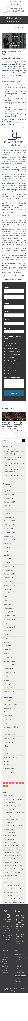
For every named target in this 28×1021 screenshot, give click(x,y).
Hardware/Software (14, 351)
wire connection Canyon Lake (13, 899)
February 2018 (9, 608)
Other (9, 373)
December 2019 (9, 532)
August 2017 (8, 631)
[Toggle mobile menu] (25, 13)
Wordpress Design (18, 902)
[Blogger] (4, 786)
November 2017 (9, 619)
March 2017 (8, 650)
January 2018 (8, 612)
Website (7, 320)
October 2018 (8, 582)
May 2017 (7, 642)
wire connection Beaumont (12, 889)
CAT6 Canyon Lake (9, 832)
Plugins (6, 872)
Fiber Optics (8, 716)
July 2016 (7, 676)
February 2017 (9, 653)
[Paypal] (7, 786)
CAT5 (5, 796)
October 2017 (8, 623)
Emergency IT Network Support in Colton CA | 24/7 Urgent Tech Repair (13, 451)
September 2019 (9, 540)
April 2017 (7, 646)
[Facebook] (4, 783)
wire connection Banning (11, 885)
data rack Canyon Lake (11, 846)
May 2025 (7, 510)
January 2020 (8, 528)
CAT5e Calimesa (19, 812)
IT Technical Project (14, 354)
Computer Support (10, 704)
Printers (6, 746)
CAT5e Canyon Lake (10, 816)
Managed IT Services (14, 361)
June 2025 (7, 506)
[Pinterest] (13, 783)
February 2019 (9, 566)
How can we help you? (12, 377)
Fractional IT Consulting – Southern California (20, 937)
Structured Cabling (10, 757)
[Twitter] (7, 783)
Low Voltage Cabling (11, 727)
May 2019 (7, 555)
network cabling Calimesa (12, 862)
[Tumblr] (16, 783)
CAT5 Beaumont (14, 796)
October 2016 (8, 669)
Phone (7, 304)
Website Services (13, 370)
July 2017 (7, 635)
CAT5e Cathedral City (10, 819)
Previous (17, 27)
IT (4, 849)
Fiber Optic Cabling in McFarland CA (7, 424)
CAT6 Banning (8, 822)
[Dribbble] (20, 783)
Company (7, 328)
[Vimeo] (10, 783)
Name (7, 287)
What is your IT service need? (12, 337)
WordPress (7, 776)
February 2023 (9, 517)
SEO (5, 750)
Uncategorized (9, 769)
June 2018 (7, 597)
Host (21, 846)
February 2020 (9, 525)
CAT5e (20, 806)
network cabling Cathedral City (13, 869)
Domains (7, 712)
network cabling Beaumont (12, 855)
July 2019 (7, 547)
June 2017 (7, 638)
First (5, 293)
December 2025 (9, 502)
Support (6, 761)
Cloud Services (12, 348)
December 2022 (9, 521)
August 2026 (8, 487)
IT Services (7, 719)
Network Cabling (9, 735)
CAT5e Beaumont (9, 809)
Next (22, 27)
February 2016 (9, 684)
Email (7, 312)
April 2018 (7, 604)
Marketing (7, 731)
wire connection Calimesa (12, 895)
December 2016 (9, 661)
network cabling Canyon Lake (13, 865)
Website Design (9, 772)
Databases (7, 708)
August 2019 (8, 544)
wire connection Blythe (11, 892)
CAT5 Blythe (7, 799)
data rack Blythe (9, 839)
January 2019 (8, 570)
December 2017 (9, 616)
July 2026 (7, 491)
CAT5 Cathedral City (10, 806)
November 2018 (9, 578)
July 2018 (7, 593)
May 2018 (7, 600)
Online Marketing (10, 742)
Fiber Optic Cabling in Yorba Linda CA (19, 425)
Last (5, 299)
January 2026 (8, 498)
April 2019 (7, 559)
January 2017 (8, 657)
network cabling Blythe (11, 859)
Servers (6, 754)
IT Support (11, 358)
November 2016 (9, 665)
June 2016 (7, 680)
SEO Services (19, 872)
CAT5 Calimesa (17, 799)
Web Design (14, 875)
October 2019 (8, 536)
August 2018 (8, 589)
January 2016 (8, 688)
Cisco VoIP (7, 701)
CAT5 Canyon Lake (9, 802)
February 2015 (9, 691)
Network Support (13, 364)
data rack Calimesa (10, 842)
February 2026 (9, 494)
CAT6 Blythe (19, 826)
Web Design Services (10, 879)
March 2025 (8, 513)
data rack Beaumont (10, 836)
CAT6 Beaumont (9, 826)
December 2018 (9, 574)
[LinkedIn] (23, 783)
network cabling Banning (11, 852)
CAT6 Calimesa (8, 829)
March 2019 (8, 563)
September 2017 (9, 627)
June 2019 (7, 551)
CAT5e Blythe (8, 812)
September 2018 (9, 585)
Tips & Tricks (8, 765)
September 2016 (9, 672)
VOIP (9, 367)
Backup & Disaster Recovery (11, 344)
